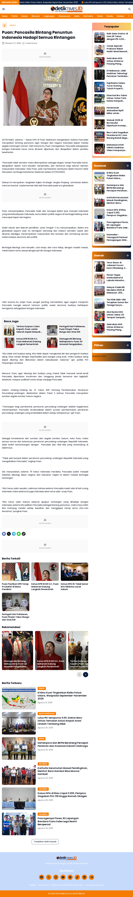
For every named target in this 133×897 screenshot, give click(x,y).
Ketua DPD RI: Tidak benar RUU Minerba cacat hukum (74, 587)
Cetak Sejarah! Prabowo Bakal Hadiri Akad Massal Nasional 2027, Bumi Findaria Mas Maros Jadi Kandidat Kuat (117, 49)
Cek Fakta (88, 16)
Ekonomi (36, 16)
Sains (76, 16)
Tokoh (100, 16)
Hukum (24, 16)
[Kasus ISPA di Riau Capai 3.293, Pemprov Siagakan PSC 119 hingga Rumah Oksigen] (19, 798)
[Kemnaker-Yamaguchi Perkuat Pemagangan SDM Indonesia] (99, 238)
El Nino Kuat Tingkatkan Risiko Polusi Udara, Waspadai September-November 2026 (62, 695)
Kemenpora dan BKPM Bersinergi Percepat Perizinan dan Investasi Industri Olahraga (63, 744)
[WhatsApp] (19, 534)
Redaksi (32, 885)
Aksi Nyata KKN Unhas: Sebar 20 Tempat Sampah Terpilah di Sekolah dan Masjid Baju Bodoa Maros (117, 315)
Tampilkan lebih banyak (45, 841)
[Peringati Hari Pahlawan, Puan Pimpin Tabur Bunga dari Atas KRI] (52, 330)
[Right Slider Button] (130, 16)
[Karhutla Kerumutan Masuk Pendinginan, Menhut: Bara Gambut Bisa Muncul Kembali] (19, 773)
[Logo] (66, 858)
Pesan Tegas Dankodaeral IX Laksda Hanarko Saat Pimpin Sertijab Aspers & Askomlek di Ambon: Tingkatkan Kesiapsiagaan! (117, 278)
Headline (43, 764)
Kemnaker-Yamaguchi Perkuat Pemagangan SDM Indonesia (117, 237)
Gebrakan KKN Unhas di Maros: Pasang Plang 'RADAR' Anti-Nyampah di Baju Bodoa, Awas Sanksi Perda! (117, 61)
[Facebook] (4, 534)
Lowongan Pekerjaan (94, 885)
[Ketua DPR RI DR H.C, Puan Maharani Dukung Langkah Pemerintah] (9, 343)
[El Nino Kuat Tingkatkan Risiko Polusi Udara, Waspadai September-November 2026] (19, 698)
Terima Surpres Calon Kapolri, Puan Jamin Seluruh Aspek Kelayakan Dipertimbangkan (29, 329)
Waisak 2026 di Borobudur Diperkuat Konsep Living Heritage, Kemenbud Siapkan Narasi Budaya (117, 123)
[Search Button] (129, 9)
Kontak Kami (43, 885)
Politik (14, 16)
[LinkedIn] (84, 877)
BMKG (42, 688)
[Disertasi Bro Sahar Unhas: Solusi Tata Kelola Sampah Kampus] (99, 99)
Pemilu (110, 16)
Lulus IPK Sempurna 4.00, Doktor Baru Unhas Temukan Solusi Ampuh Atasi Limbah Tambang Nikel (60, 720)
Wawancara (64, 16)
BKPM (41, 738)
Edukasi (120, 16)
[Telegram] (14, 534)
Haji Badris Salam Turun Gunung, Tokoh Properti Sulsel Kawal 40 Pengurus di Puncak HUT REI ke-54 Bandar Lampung (117, 86)
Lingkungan (49, 16)
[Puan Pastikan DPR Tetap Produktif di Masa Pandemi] (15, 571)
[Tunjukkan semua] (127, 165)
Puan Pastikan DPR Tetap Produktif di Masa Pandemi (15, 587)
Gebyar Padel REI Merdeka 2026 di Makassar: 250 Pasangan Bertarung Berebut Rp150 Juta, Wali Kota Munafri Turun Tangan (118, 290)
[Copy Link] (24, 534)
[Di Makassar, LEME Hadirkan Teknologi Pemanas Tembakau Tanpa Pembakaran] (99, 74)
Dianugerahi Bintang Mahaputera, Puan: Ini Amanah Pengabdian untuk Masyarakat (70, 342)
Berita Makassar (47, 713)
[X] (9, 534)
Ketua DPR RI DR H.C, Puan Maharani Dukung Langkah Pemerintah (28, 342)
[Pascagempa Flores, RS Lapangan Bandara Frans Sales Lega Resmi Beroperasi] (19, 824)
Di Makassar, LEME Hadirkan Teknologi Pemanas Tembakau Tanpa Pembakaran (118, 73)
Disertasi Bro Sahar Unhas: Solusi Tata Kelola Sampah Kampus (117, 98)
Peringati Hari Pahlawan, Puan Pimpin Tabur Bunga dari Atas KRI (72, 329)
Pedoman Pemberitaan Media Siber (67, 885)
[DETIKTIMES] (66, 9)
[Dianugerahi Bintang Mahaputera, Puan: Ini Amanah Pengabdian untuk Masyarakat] (52, 343)
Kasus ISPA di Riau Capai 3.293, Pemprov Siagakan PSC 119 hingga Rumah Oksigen (62, 795)
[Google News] (70, 877)
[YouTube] (63, 877)
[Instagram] (55, 877)
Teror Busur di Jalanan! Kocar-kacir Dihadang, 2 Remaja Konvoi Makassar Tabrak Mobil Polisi (116, 265)
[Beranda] (4, 25)
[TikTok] (77, 877)
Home (5, 16)
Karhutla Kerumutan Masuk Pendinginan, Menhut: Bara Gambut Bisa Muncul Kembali (63, 771)
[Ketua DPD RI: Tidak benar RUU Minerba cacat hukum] (74, 571)
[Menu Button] (3, 9)
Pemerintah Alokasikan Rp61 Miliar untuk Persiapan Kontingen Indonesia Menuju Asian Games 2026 (118, 111)
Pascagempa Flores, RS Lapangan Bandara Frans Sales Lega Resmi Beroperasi (58, 821)
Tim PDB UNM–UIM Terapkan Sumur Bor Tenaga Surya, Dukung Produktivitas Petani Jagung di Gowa (117, 302)
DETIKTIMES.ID (61, 893)
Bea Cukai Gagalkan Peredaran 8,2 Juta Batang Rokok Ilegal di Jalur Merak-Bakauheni (117, 135)
